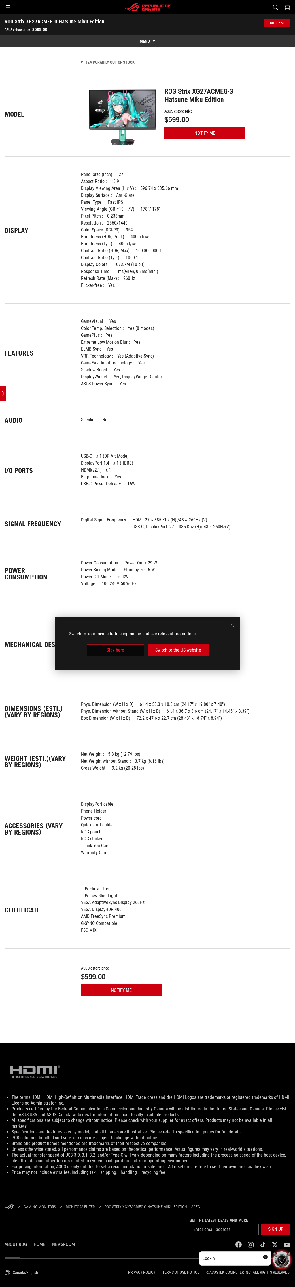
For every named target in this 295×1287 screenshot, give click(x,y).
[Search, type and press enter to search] (275, 7)
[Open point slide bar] (3, 393)
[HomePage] (9, 1207)
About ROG (16, 1244)
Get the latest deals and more (219, 1220)
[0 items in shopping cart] (286, 7)
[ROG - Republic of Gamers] (147, 7)
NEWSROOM (63, 1244)
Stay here (115, 650)
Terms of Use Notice (180, 1272)
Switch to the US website (178, 650)
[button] (8, 7)
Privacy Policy (141, 1272)
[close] (231, 625)
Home (39, 1244)
